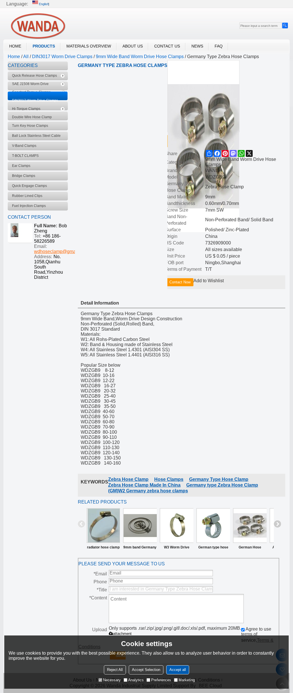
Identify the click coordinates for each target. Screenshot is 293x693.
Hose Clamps (168, 479)
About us (132, 46)
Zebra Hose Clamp (128, 479)
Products (44, 46)
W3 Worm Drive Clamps (176, 548)
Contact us (167, 46)
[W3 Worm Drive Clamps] (176, 525)
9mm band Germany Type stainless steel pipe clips (140, 548)
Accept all (177, 670)
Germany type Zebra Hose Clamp (222, 485)
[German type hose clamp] (213, 525)
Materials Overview (88, 46)
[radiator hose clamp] (103, 525)
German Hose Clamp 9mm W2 (250, 548)
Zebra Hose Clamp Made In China (144, 485)
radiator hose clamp (103, 547)
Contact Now (180, 282)
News (197, 46)
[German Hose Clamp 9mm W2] (250, 525)
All (26, 56)
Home (15, 46)
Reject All (115, 670)
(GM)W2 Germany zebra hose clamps (148, 490)
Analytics (136, 680)
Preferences (161, 680)
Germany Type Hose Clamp (218, 479)
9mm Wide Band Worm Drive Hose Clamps (140, 56)
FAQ (219, 46)
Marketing (187, 680)
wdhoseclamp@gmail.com (61, 251)
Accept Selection (146, 670)
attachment (122, 633)
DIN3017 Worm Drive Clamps (62, 56)
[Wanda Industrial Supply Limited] (37, 26)
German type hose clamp (213, 548)
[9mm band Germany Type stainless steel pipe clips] (140, 525)
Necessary (112, 680)
